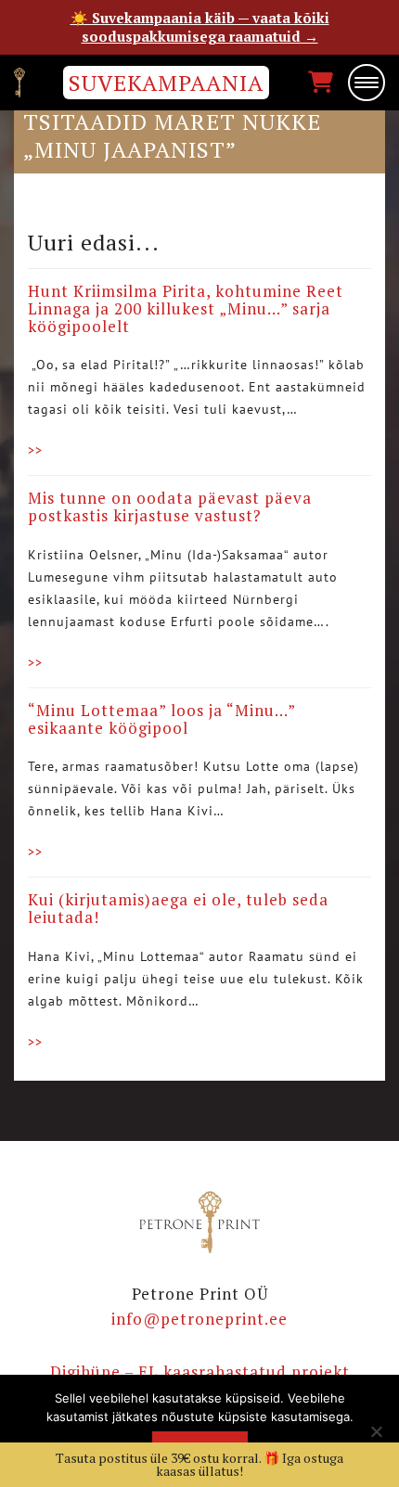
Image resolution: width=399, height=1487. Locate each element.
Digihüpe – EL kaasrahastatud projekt (200, 1371)
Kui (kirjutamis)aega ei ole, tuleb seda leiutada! (178, 908)
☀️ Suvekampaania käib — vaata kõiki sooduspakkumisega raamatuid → (200, 26)
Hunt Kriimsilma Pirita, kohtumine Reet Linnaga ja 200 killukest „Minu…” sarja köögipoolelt (185, 308)
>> (35, 450)
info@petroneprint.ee (199, 1318)
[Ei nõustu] (376, 1431)
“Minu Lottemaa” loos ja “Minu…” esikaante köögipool (161, 718)
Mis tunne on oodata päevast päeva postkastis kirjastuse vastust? (170, 506)
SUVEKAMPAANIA (166, 82)
